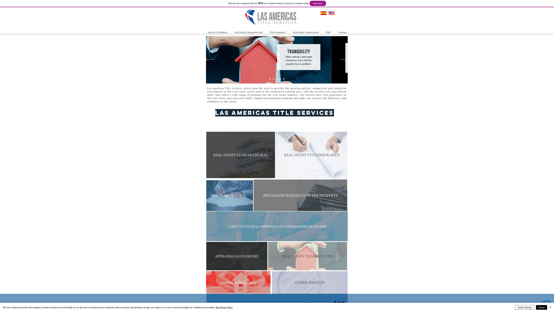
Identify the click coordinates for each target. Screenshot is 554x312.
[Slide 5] (283, 78)
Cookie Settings (524, 307)
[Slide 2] (273, 78)
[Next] (343, 59)
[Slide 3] (276, 78)
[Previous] (210, 59)
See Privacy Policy (224, 307)
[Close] (550, 307)
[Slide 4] (280, 79)
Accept (541, 307)
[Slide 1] (270, 78)
